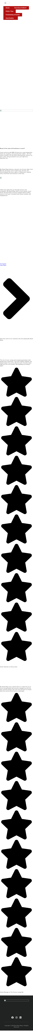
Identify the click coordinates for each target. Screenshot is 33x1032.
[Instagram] (17, 1017)
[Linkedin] (20, 1017)
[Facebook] (13, 1017)
